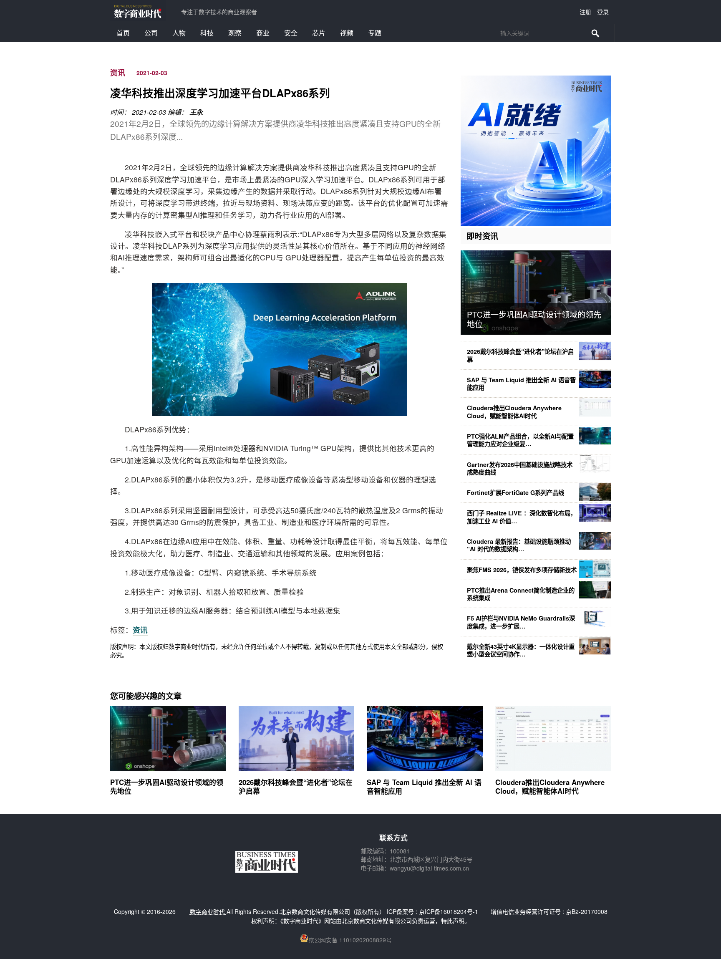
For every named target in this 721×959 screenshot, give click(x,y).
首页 (123, 33)
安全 (290, 33)
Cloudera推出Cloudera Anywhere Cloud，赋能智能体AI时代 (514, 411)
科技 (207, 33)
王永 (196, 112)
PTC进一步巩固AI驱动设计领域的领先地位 (534, 318)
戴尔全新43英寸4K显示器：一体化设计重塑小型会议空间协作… (521, 650)
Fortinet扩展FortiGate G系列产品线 (515, 492)
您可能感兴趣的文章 (146, 695)
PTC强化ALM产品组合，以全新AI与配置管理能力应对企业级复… (520, 440)
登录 (603, 12)
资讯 (117, 72)
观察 (235, 33)
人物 (179, 33)
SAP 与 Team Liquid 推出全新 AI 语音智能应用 (521, 383)
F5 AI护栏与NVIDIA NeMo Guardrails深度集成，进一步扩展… (521, 622)
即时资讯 (482, 235)
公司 (151, 33)
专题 (374, 33)
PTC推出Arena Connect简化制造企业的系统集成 (521, 594)
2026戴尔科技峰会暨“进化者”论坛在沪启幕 (520, 355)
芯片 (318, 33)
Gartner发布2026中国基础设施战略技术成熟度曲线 (519, 468)
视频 (346, 33)
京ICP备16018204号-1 (448, 911)
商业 (263, 33)
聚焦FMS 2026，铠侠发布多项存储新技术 (522, 569)
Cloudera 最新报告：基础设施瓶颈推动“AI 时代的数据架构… (519, 545)
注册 (585, 12)
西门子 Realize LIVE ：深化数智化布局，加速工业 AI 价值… (521, 517)
